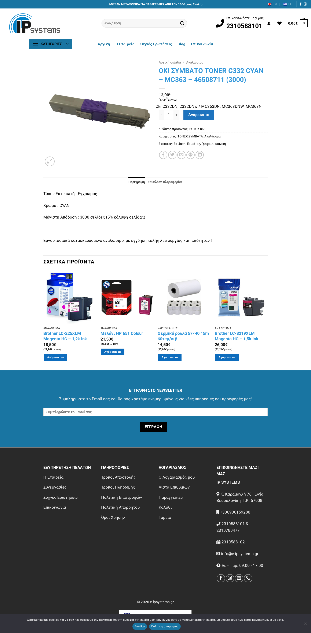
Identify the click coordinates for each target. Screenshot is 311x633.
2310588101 (244, 26)
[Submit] (182, 23)
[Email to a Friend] (181, 155)
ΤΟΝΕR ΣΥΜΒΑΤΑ (190, 136)
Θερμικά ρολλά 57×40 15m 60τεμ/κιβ (183, 336)
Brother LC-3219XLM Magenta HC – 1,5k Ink (236, 336)
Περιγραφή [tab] (136, 182)
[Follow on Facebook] (300, 4)
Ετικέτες (193, 144)
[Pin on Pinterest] (190, 155)
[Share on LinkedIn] (199, 155)
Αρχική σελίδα (170, 62)
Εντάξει (140, 626)
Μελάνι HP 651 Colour (121, 333)
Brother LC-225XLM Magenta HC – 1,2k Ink (65, 336)
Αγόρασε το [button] (55, 357)
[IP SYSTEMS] (35, 23)
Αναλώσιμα (194, 62)
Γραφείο (207, 144)
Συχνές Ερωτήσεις (156, 44)
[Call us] (248, 578)
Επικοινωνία (202, 44)
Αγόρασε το (198, 114)
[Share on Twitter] (172, 155)
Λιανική (220, 144)
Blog (181, 44)
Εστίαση (179, 144)
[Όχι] (305, 625)
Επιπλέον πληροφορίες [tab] (165, 182)
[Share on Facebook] (163, 155)
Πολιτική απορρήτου (165, 626)
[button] (269, 23)
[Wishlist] (279, 23)
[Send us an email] (239, 578)
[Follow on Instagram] (305, 4)
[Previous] (43, 320)
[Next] (267, 320)
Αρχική (104, 44)
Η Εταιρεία (125, 44)
